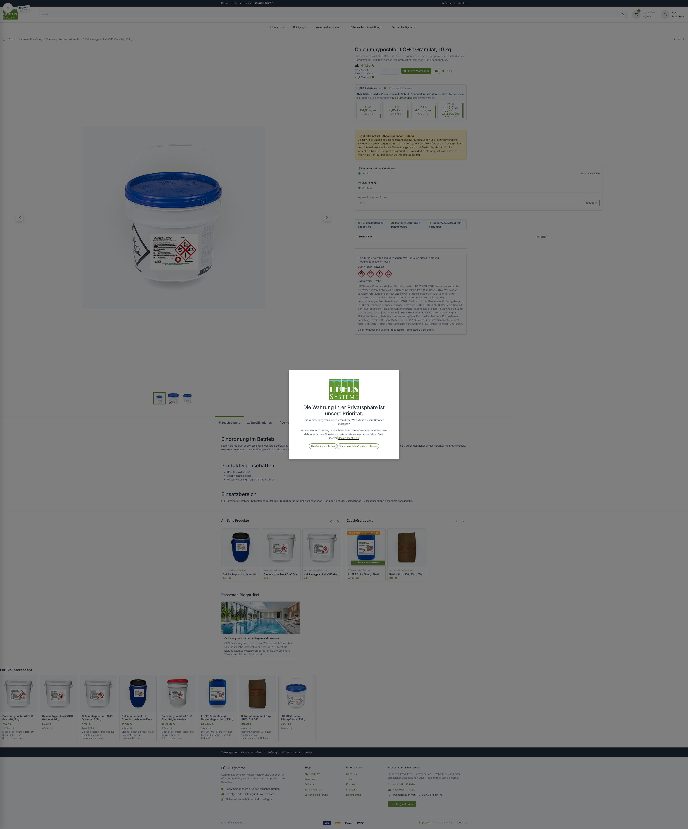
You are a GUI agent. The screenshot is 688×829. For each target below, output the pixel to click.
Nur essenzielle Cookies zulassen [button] (358, 446)
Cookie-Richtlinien (348, 437)
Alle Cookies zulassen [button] (323, 446)
